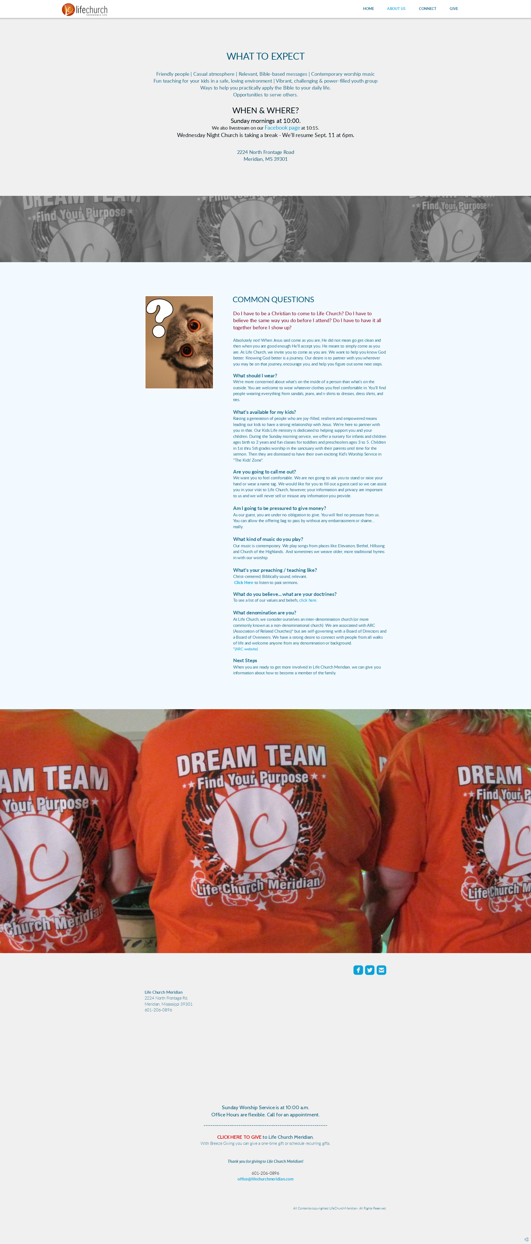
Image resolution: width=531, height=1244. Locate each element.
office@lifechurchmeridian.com (265, 1179)
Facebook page (282, 128)
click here (307, 600)
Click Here (243, 583)
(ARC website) (246, 649)
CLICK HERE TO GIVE (239, 1137)
